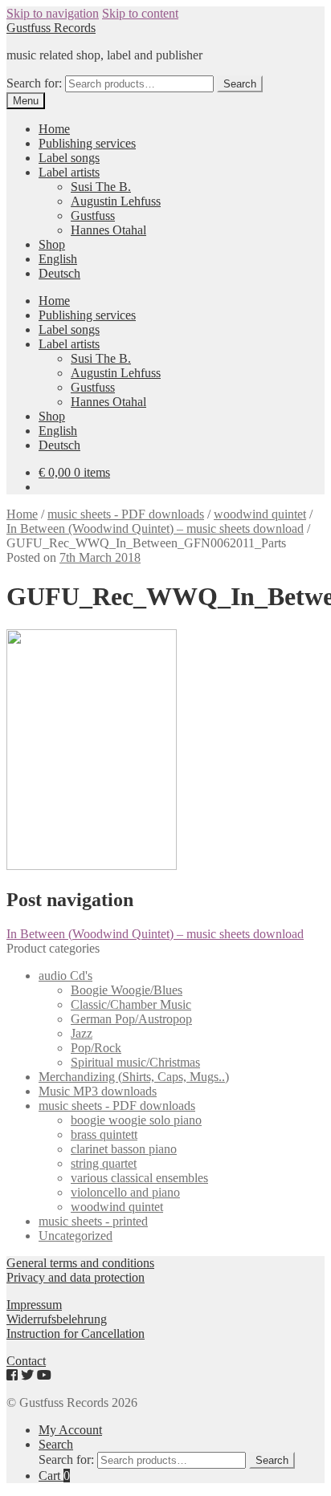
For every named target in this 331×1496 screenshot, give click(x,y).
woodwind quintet (260, 514)
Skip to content (140, 13)
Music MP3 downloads (98, 1091)
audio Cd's (65, 975)
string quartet (104, 1163)
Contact (26, 1361)
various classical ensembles (139, 1178)
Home (54, 129)
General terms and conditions (80, 1263)
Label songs (69, 158)
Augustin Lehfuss (116, 201)
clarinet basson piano (124, 1149)
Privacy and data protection (75, 1277)
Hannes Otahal (108, 230)
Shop (52, 244)
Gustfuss (93, 215)
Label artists (69, 172)
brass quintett (104, 1134)
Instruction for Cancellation (75, 1333)
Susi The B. (101, 186)
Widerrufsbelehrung (56, 1319)
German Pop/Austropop (131, 1019)
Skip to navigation (52, 13)
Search (239, 84)
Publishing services (87, 143)
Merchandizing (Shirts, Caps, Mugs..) (134, 1076)
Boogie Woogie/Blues (126, 990)
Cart (54, 1475)
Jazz (81, 1033)
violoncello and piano (125, 1192)
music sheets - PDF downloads (125, 514)
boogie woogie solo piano (136, 1120)
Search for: (34, 83)
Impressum (34, 1304)
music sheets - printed (93, 1221)
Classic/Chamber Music (131, 1004)
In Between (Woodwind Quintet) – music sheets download (155, 528)
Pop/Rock (96, 1048)
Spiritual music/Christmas (135, 1062)
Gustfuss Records (51, 28)
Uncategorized (75, 1235)
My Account (70, 1430)
